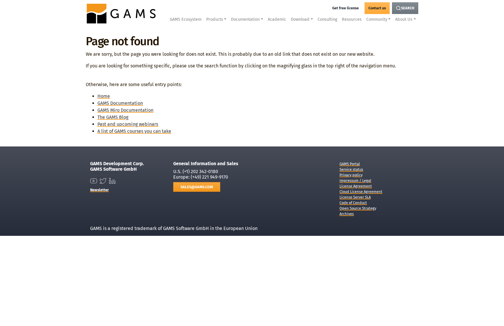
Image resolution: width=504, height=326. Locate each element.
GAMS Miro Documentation (125, 110)
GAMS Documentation (120, 103)
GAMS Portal (350, 164)
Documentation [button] (245, 19)
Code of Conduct (353, 203)
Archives (347, 214)
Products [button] (214, 19)
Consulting (327, 19)
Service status (351, 169)
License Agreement (356, 186)
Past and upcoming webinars (127, 124)
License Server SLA (355, 197)
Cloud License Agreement (361, 191)
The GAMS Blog (112, 117)
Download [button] (300, 19)
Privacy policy (351, 175)
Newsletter (99, 190)
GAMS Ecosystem (186, 19)
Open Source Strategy (358, 208)
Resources (352, 19)
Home (103, 96)
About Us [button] (403, 19)
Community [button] (376, 19)
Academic (277, 19)
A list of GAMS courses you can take (134, 131)
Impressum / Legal (355, 180)
